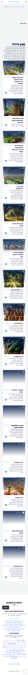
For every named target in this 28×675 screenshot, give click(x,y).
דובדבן (18, 642)
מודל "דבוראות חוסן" (14, 627)
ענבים (10, 649)
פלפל (7, 651)
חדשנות (18, 644)
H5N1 (22, 640)
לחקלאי (22, 6)
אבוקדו (18, 640)
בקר (10, 640)
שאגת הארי (9, 652)
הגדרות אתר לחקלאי (14, 618)
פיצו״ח (12, 650)
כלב (23, 645)
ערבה (7, 649)
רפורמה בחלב (17, 652)
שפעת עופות (22, 654)
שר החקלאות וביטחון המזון (10, 654)
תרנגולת (14, 658)
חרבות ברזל (12, 643)
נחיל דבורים (23, 647)
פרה (4, 651)
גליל (5, 640)
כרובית (21, 645)
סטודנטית (14, 647)
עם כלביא (20, 649)
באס (12, 640)
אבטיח (15, 640)
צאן (22, 652)
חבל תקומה (5, 642)
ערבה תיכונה (20, 651)
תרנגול (11, 656)
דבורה (23, 642)
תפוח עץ (20, 656)
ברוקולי (7, 640)
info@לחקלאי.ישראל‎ (14, 637)
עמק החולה (14, 649)
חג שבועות (22, 644)
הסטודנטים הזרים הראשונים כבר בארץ (14, 624)
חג (25, 644)
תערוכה (24, 656)
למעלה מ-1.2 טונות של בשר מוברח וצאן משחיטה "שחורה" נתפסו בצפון (14, 621)
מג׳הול (18, 645)
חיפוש (14, 605)
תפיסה (16, 656)
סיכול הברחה (10, 647)
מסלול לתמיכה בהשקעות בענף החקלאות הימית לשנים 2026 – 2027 (14, 629)
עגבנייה (5, 647)
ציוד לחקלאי (14, 6)
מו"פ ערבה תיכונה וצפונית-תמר (9, 645)
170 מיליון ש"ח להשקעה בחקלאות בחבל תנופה (14, 626)
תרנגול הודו (5, 656)
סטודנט (18, 647)
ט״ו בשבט (5, 644)
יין (25, 645)
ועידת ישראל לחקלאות (13, 642)
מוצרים (9, 6)
